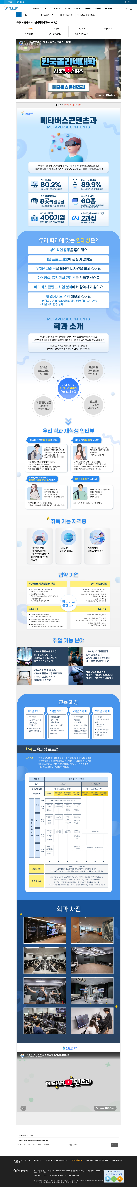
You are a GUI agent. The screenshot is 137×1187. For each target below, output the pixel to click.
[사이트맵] (131, 9)
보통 (34, 1144)
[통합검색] (127, 9)
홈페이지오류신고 (117, 1160)
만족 (29, 1144)
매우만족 (22, 1144)
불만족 (39, 1144)
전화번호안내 (49, 1160)
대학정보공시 (18, 1160)
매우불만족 (46, 1144)
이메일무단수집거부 (62, 1160)
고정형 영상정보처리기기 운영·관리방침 (96, 1160)
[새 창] (114, 1176)
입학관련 (68, 104)
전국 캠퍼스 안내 (21, 2)
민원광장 (17, 1162)
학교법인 (10, 2)
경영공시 (27, 1160)
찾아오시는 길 (38, 1160)
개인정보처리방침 (76, 1160)
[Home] (19, 14)
